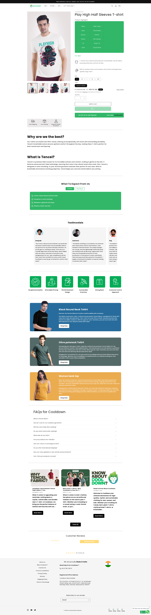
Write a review (89, 541)
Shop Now (64, 326)
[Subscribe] (88, 600)
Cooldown (69, 188)
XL (92, 79)
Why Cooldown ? (42, 565)
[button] (46, 6)
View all (75, 524)
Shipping (84, 92)
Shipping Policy (42, 579)
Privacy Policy (42, 573)
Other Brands (80, 188)
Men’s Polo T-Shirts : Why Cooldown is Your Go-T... (72, 489)
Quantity (77, 95)
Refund (42, 576)
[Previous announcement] (30, 1)
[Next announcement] (120, 1)
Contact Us (42, 568)
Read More (38, 513)
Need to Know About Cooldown (104, 488)
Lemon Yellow (81, 85)
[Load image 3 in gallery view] (54, 88)
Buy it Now (100, 108)
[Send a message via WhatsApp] (147, 611)
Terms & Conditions (42, 570)
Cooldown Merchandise (75, 610)
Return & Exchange (43, 582)
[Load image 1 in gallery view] (33, 88)
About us (42, 562)
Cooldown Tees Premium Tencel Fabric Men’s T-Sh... (43, 489)
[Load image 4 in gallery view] (65, 88)
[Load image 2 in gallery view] (43, 88)
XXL (98, 79)
